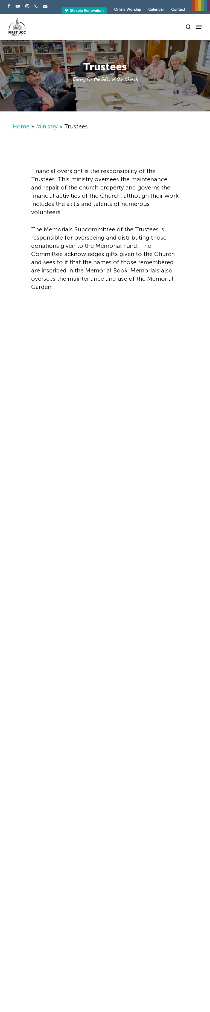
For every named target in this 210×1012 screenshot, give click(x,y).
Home (21, 126)
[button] (199, 27)
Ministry (47, 126)
